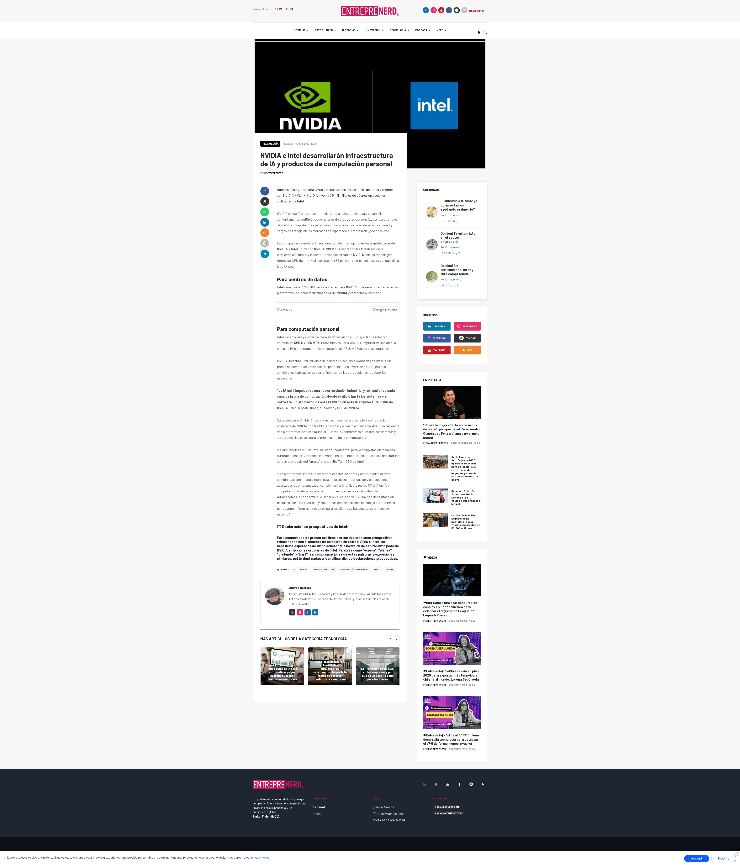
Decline (723, 858)
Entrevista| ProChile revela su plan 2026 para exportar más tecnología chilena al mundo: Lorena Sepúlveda (451, 675)
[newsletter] (464, 10)
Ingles (317, 813)
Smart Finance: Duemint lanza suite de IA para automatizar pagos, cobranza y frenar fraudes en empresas (282, 672)
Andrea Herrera (300, 587)
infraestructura (324, 569)
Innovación (373, 30)
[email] (264, 232)
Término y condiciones (388, 813)
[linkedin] (426, 10)
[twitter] (264, 201)
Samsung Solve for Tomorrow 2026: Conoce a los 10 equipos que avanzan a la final (466, 497)
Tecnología (398, 30)
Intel (377, 569)
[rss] (482, 784)
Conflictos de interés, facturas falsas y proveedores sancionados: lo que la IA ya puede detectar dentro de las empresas (330, 670)
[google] (457, 10)
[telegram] (264, 253)
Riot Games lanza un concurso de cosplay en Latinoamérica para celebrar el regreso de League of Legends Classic (450, 608)
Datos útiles (324, 30)
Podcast (421, 30)
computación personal (354, 569)
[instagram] (434, 10)
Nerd (439, 30)
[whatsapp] (264, 211)
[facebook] (449, 10)
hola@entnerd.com (447, 807)
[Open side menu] (254, 30)
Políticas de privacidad (389, 820)
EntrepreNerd (274, 173)
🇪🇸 (278, 9)
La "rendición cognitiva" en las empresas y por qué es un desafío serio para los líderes (377, 674)
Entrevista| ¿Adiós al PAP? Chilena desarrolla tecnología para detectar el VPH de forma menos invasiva (451, 739)
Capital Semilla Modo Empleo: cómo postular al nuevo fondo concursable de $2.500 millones (465, 522)
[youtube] (441, 10)
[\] (452, 402)
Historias (349, 30)
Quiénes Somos (262, 9)
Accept (696, 858)
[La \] (378, 666)
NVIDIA (303, 569)
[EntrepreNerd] (370, 10)
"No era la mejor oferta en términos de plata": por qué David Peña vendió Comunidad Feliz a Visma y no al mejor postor (452, 431)
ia (294, 569)
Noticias (300, 30)
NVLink (389, 569)
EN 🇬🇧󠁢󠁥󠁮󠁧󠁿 (289, 9)
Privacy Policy (260, 858)
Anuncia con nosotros (448, 813)
